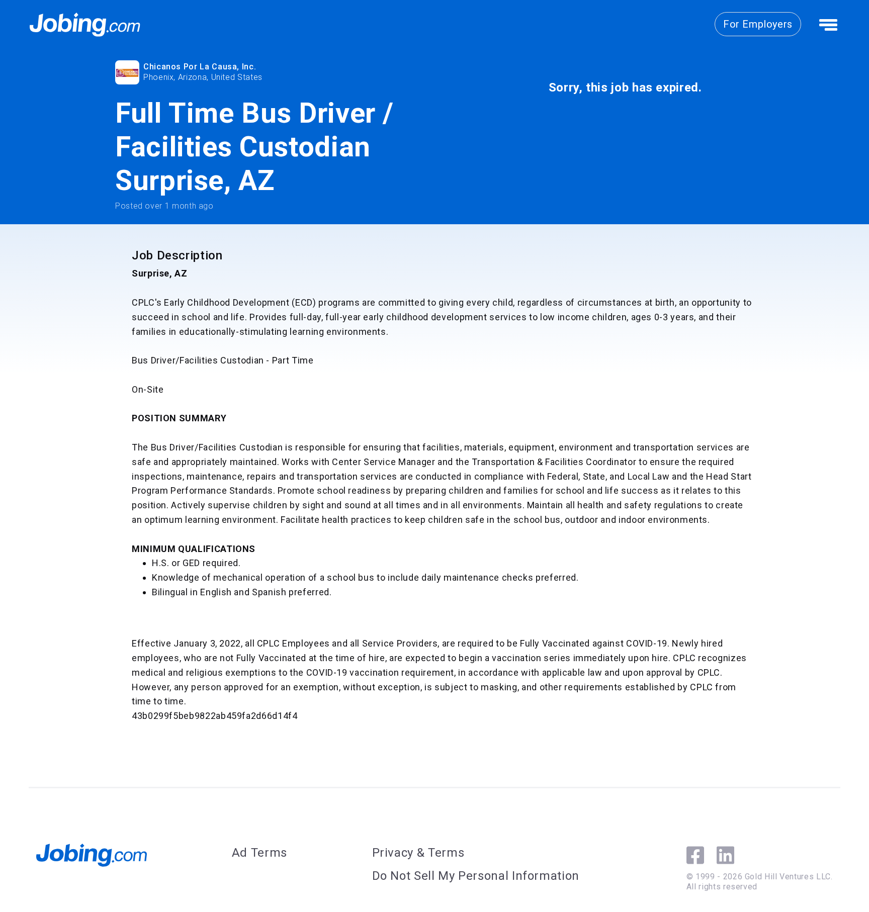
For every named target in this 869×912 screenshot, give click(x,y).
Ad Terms (259, 853)
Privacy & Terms (418, 853)
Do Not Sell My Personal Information (475, 876)
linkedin (725, 855)
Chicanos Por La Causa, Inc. (199, 66)
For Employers (758, 24)
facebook (695, 855)
